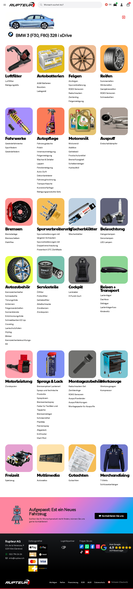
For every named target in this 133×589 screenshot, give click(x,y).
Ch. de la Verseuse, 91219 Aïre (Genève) (14, 545)
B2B (83, 582)
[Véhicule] (115, 5)
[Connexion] (122, 5)
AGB (89, 582)
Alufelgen (53, 582)
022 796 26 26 (15, 554)
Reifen (62, 582)
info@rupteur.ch (16, 558)
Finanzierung (73, 582)
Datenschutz (99, 582)
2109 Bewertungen (116, 551)
